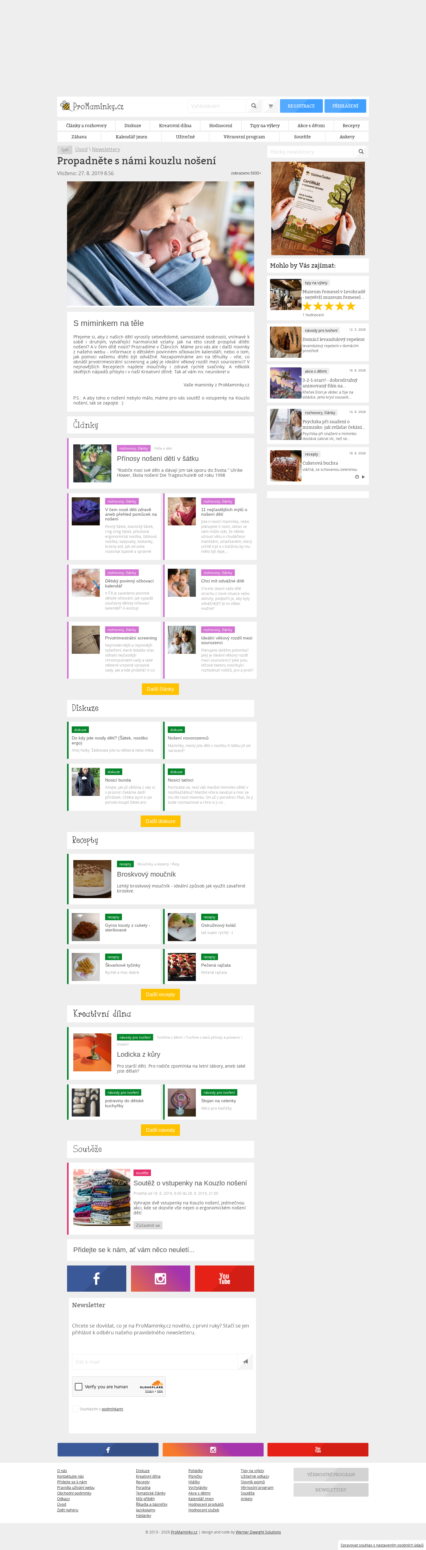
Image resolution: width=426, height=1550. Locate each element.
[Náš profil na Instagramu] (212, 1450)
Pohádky (195, 1470)
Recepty (143, 1481)
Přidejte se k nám (72, 1481)
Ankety (247, 1498)
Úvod (81, 149)
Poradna (143, 1487)
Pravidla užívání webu (75, 1487)
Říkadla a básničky (151, 1504)
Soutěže (248, 1492)
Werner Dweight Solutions (258, 1531)
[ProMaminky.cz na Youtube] (224, 1289)
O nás (62, 1470)
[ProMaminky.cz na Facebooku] (99, 1289)
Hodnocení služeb (203, 1509)
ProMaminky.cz (184, 1531)
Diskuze (143, 1470)
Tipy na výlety (252, 1470)
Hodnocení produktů (206, 1504)
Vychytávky (197, 1487)
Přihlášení (345, 106)
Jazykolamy (145, 1509)
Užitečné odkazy (255, 1476)
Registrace (301, 106)
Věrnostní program (257, 1487)
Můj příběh (145, 1498)
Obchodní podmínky (74, 1492)
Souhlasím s (101, 1408)
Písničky (195, 1476)
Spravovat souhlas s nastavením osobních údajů (382, 1545)
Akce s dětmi (199, 1492)
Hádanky (143, 1515)
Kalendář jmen (201, 1498)
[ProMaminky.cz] (95, 106)
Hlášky (194, 1481)
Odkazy (63, 1498)
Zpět (65, 149)
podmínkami (112, 1408)
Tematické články (151, 1492)
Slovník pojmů (253, 1481)
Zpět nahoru (67, 1509)
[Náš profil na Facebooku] (108, 1450)
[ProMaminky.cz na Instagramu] (163, 1289)
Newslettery (106, 149)
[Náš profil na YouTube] (318, 1450)
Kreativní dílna (148, 1476)
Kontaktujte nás (70, 1476)
